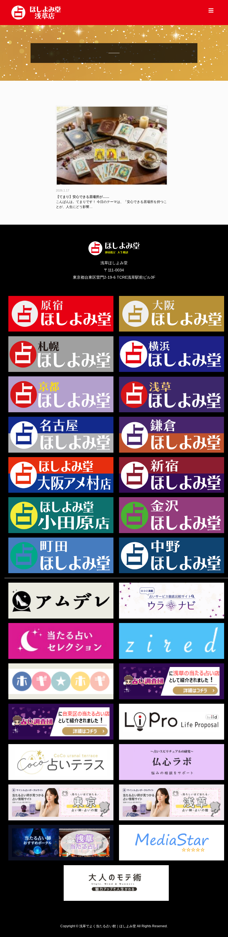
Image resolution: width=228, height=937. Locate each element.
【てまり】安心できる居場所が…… (82, 197)
